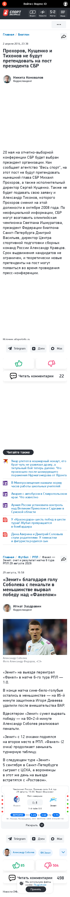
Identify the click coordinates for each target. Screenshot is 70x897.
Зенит (53, 805)
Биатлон (23, 34)
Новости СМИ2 (11, 891)
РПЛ (35, 557)
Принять (36, 889)
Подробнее (40, 884)
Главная (9, 34)
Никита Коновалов (28, 77)
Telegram (19, 348)
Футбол (23, 557)
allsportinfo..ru (22, 339)
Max (59, 348)
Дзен (41, 348)
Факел (16, 805)
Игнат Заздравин (27, 606)
